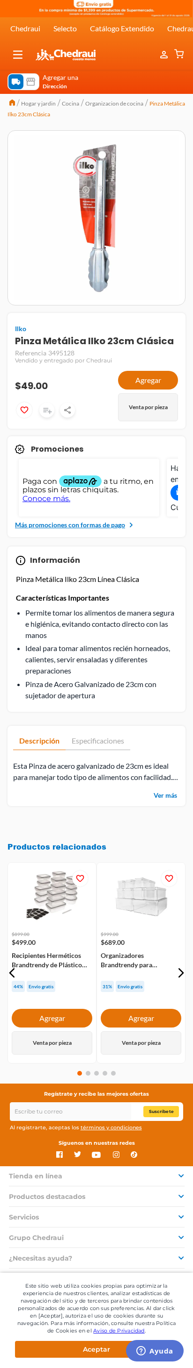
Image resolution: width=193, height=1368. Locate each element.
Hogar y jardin (38, 103)
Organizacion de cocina (114, 103)
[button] (17, 54)
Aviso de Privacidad (119, 1330)
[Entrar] (165, 54)
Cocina (70, 103)
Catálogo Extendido (122, 28)
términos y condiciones (111, 1127)
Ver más (165, 795)
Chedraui (25, 28)
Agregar (148, 380)
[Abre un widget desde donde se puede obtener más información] (155, 1351)
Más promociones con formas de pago (70, 525)
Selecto (65, 28)
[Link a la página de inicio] (12, 104)
